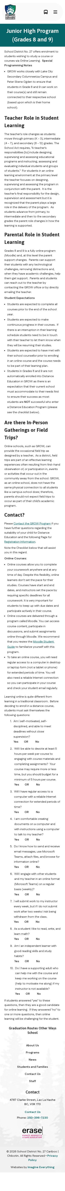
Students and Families (32, 1067)
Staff (32, 1081)
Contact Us (32, 1074)
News (32, 1060)
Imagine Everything (41, 1167)
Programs (32, 1053)
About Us (32, 1045)
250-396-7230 (37, 1118)
